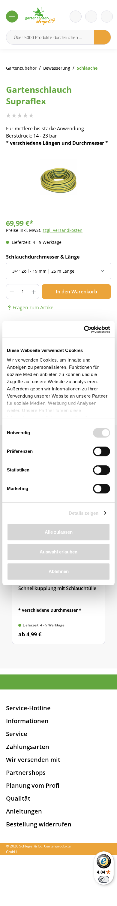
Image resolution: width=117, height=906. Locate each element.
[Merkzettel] (76, 17)
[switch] (101, 451)
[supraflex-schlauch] (58, 178)
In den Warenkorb (76, 291)
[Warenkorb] (91, 17)
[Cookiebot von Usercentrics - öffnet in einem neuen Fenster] (84, 329)
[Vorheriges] (19, 184)
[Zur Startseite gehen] (40, 16)
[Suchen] (102, 37)
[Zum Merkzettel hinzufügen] (99, 166)
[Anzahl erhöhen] (33, 291)
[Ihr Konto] (107, 17)
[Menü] (12, 17)
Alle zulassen (59, 532)
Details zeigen (83, 513)
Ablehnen (59, 571)
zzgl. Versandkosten (62, 230)
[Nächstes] (97, 184)
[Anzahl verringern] (11, 291)
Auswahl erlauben (58, 551)
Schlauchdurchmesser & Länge (43, 256)
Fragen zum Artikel (34, 307)
